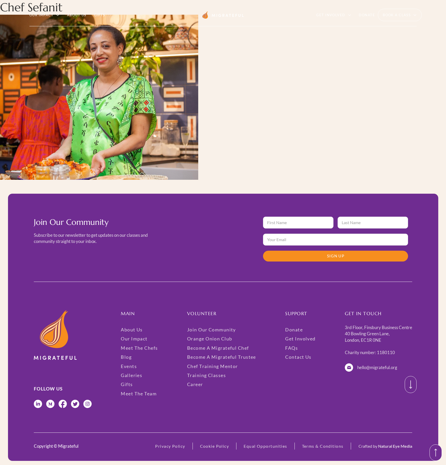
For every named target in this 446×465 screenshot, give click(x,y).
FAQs (291, 348)
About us (76, 15)
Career (195, 384)
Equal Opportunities (265, 446)
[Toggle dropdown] (57, 15)
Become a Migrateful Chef (218, 348)
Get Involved (330, 15)
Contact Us (298, 357)
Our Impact (41, 15)
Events (129, 366)
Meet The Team (139, 393)
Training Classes (206, 375)
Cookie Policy (214, 446)
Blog (126, 357)
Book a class (397, 15)
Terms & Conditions (323, 446)
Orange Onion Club (209, 338)
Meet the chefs (139, 348)
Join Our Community (211, 329)
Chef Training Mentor (212, 366)
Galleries (131, 375)
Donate (367, 15)
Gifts (99, 15)
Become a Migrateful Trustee (221, 357)
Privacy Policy (170, 446)
